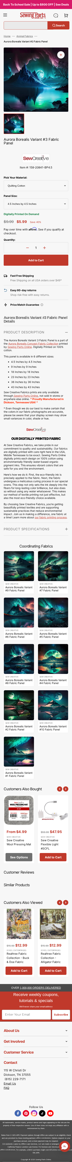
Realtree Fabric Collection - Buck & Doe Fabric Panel (18, 960)
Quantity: (9, 239)
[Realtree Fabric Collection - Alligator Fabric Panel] (53, 943)
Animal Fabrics (24, 36)
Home (7, 36)
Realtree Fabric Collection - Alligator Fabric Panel (51, 960)
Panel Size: (10, 195)
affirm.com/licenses (7, 1150)
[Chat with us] (56, 15)
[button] (5, 15)
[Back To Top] (66, 1156)
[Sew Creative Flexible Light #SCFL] (53, 829)
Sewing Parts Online (20, 346)
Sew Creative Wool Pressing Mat (19, 842)
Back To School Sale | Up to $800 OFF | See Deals (36, 4)
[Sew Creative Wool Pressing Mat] (19, 829)
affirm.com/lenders (43, 1138)
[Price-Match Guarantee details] (42, 305)
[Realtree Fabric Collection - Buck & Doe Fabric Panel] (19, 943)
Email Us (10, 1083)
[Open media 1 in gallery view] (61, 55)
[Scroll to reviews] (36, 150)
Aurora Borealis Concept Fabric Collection (33, 343)
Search (60, 25)
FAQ (6, 1088)
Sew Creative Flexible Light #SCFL (49, 844)
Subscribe (61, 1014)
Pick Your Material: (15, 177)
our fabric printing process (51, 517)
